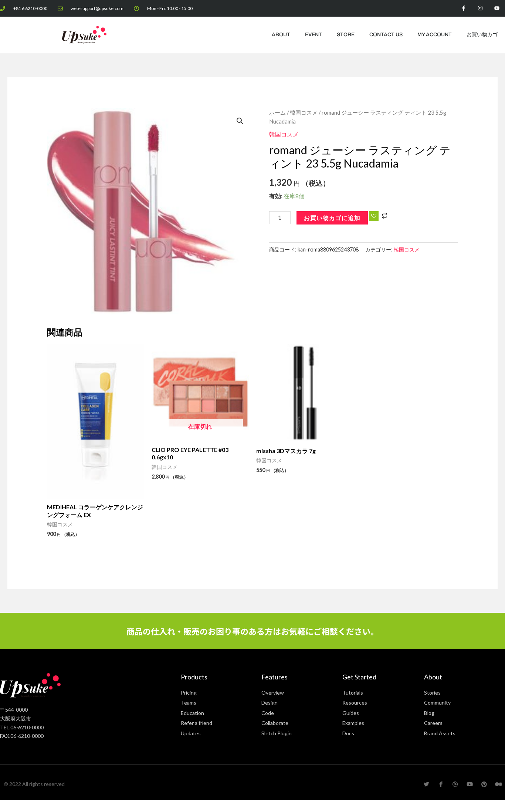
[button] (240, 121)
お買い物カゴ (482, 34)
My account (434, 34)
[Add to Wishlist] (374, 216)
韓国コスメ (304, 112)
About (281, 34)
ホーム (277, 112)
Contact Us (386, 34)
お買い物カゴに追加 (332, 217)
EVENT (313, 34)
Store (346, 34)
